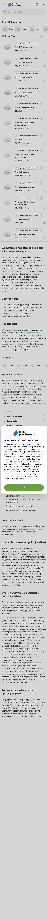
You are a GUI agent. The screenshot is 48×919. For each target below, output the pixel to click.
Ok (24, 487)
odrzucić (36, 461)
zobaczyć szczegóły (34, 464)
